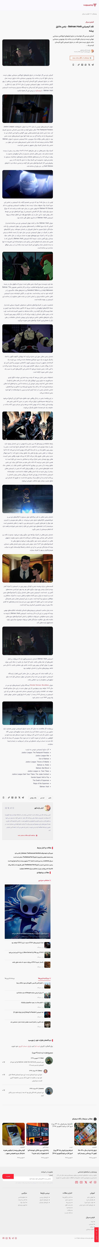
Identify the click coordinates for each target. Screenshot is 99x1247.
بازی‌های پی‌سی (44, 1197)
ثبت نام (37, 1046)
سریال (92, 1227)
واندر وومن (33, 798)
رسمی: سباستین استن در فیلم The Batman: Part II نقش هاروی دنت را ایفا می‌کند (30, 865)
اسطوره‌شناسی (22, 1197)
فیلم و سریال (85, 14)
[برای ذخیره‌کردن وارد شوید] (73, 65)
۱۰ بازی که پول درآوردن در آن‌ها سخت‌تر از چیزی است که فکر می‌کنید (30, 933)
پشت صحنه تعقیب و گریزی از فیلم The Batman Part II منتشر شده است (33, 857)
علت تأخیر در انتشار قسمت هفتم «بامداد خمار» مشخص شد (27, 1022)
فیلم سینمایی (90, 1229)
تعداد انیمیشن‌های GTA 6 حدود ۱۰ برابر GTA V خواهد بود (28, 943)
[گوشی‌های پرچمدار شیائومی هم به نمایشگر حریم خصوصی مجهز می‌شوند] (13, 1134)
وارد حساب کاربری (24, 1046)
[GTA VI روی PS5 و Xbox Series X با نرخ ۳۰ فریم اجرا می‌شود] (47, 955)
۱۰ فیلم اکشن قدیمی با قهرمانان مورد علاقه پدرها (30, 983)
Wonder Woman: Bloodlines (39, 685)
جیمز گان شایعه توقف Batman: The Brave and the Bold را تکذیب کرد (34, 853)
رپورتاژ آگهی (46, 1147)
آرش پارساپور (83, 50)
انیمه (92, 1222)
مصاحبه (69, 1208)
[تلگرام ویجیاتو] (90, 1182)
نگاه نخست (68, 1213)
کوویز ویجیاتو (22, 1205)
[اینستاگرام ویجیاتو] (95, 1182)
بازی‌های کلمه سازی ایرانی (86, 1205)
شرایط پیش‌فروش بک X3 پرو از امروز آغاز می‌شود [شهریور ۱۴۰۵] (63, 1152)
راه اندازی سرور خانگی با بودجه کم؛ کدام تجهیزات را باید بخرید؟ (38, 1152)
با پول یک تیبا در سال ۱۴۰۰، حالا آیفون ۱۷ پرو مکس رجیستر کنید (87, 1152)
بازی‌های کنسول (44, 1200)
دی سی (42, 798)
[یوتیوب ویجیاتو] (81, 1182)
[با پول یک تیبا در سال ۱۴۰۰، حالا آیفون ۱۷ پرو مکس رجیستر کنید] (85, 1134)
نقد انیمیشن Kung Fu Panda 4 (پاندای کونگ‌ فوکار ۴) (28, 1012)
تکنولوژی (94, 1147)
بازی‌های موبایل (43, 1202)
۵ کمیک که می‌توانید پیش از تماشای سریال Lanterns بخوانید (36, 869)
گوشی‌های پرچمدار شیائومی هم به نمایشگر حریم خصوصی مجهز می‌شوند (14, 1152)
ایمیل (51, 1175)
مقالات (69, 1210)
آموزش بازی (90, 1197)
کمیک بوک (23, 1202)
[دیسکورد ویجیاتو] (76, 1182)
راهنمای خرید (90, 1200)
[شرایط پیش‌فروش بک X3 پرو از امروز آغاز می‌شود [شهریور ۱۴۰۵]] (61, 1134)
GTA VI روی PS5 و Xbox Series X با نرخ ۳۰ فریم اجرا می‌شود (26, 953)
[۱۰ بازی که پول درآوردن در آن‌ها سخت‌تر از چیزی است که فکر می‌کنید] (27, 911)
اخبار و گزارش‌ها (67, 1197)
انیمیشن (91, 1224)
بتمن (49, 798)
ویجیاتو (94, 14)
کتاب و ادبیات (22, 1200)
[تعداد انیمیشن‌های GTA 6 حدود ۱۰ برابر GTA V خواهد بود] (47, 945)
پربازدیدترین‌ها (43, 978)
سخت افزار (68, 1205)
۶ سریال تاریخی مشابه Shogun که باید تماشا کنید (30, 993)
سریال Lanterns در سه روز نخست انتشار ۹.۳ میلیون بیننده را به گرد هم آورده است (30, 861)
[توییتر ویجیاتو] (85, 1182)
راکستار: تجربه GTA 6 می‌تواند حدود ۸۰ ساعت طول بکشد (28, 962)
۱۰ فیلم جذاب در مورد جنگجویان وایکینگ (32, 1003)
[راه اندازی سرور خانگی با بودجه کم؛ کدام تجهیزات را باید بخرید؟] (37, 1134)
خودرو (71, 1147)
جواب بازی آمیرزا (89, 1202)
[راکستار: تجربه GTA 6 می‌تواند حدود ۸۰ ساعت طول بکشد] (47, 965)
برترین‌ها (68, 1202)
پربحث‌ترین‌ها (10, 978)
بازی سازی (68, 1200)
